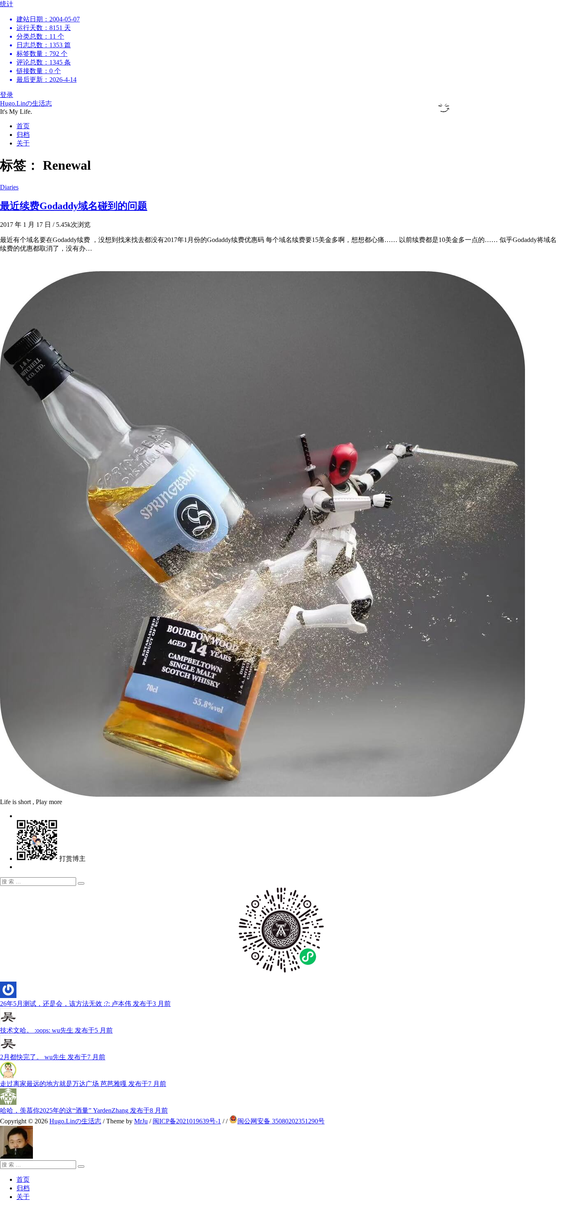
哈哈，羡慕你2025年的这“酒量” (84, 1110)
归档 (23, 134)
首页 (23, 125)
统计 (40, 41)
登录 (6, 94)
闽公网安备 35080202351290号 (281, 1121)
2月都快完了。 (52, 1057)
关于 (23, 143)
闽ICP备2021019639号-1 (187, 1121)
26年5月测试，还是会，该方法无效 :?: (85, 1003)
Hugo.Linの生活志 (26, 103)
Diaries (9, 187)
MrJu (141, 1121)
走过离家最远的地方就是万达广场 (83, 1083)
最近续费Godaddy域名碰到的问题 (73, 206)
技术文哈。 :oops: (56, 1030)
